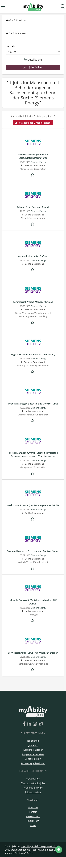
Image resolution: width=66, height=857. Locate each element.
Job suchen (33, 740)
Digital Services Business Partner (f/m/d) (33, 354)
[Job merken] (33, 174)
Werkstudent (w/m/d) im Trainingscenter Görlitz (33, 505)
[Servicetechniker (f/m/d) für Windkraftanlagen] (33, 641)
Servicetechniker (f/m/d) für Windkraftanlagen (33, 652)
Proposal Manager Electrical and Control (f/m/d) (33, 403)
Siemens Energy (38, 162)
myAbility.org (33, 778)
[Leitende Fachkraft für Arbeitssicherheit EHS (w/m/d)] (33, 588)
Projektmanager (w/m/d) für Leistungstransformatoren (33, 156)
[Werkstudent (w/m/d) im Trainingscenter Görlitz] (33, 493)
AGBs (33, 825)
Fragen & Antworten (33, 754)
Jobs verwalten (33, 792)
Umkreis (10, 46)
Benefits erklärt (33, 758)
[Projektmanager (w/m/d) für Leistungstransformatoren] (33, 142)
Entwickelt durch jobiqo (17, 849)
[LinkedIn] (29, 724)
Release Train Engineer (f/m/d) (33, 207)
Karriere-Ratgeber (33, 749)
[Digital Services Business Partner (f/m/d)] (33, 342)
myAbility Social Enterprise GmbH (39, 846)
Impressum (33, 820)
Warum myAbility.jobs (33, 783)
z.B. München (16, 33)
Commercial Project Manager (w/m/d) (33, 301)
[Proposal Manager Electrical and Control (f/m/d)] (33, 392)
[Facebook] (25, 724)
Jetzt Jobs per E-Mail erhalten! (35, 122)
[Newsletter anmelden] (41, 724)
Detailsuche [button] (34, 59)
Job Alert (33, 745)
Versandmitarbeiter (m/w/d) (33, 256)
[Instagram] (35, 724)
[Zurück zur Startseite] (33, 6)
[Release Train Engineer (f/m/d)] (33, 195)
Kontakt (33, 811)
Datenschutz (33, 816)
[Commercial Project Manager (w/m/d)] (33, 290)
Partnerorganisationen (33, 763)
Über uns (33, 807)
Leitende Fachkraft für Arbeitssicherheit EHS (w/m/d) (33, 602)
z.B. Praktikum (16, 20)
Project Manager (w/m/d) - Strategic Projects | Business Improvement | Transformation (33, 454)
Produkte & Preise (33, 787)
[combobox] (33, 25)
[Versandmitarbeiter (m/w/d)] (33, 244)
